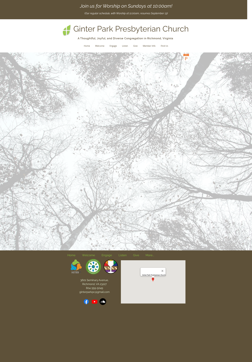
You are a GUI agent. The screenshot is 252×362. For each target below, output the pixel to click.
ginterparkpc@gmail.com (94, 292)
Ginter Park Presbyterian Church (131, 28)
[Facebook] (86, 301)
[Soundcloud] (102, 301)
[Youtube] (94, 301)
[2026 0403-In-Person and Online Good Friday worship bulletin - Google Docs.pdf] (186, 58)
